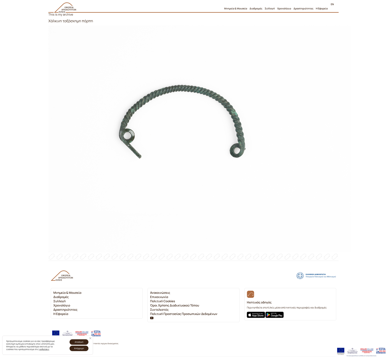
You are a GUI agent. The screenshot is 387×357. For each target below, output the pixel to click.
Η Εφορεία (322, 8)
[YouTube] (151, 317)
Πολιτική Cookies (162, 301)
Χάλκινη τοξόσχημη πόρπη (70, 20)
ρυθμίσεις (44, 349)
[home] (64, 7)
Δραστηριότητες (303, 8)
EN (332, 4)
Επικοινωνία (159, 297)
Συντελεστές (159, 310)
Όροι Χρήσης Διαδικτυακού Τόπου (174, 305)
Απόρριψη (79, 348)
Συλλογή (270, 8)
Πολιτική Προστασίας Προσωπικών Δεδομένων (183, 314)
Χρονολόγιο (284, 8)
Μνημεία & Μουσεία (235, 8)
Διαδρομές (256, 8)
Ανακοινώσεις (160, 293)
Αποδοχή (79, 342)
